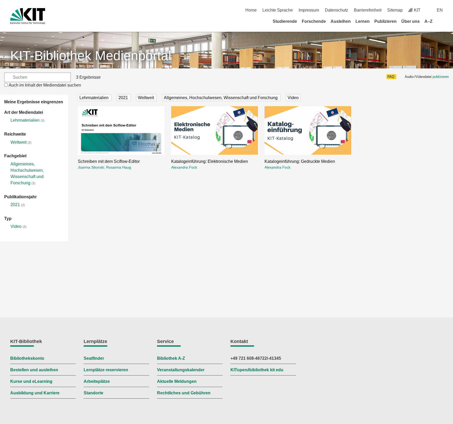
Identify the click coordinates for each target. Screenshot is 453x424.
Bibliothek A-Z (171, 358)
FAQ (390, 77)
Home (251, 10)
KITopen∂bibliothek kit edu (256, 370)
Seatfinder (94, 358)
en (440, 10)
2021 (15, 204)
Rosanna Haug (118, 167)
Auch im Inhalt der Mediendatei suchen (45, 85)
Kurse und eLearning (31, 381)
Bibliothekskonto (27, 358)
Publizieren (385, 21)
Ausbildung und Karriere (35, 393)
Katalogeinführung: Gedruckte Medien (300, 161)
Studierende (285, 21)
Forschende (314, 21)
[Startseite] (441, 21)
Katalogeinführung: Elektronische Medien (209, 161)
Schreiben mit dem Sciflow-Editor (109, 161)
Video (15, 226)
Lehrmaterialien (25, 120)
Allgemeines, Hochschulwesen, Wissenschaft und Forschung (221, 97)
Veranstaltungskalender (180, 370)
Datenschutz (336, 10)
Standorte (93, 393)
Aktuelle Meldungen (177, 381)
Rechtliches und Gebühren (184, 393)
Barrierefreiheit (367, 10)
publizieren (441, 77)
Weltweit (18, 142)
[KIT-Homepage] (27, 16)
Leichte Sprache (277, 10)
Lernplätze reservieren (106, 370)
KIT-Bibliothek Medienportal (90, 55)
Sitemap (395, 10)
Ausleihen (341, 21)
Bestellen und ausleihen (34, 370)
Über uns (410, 21)
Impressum (309, 10)
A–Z (428, 21)
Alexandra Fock (184, 167)
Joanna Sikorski (91, 167)
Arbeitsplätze (97, 381)
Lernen (362, 21)
